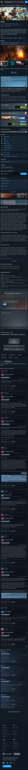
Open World (9, 38)
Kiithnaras (6, 392)
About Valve (15, 727)
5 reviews (5, 608)
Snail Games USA (16, 24)
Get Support (15, 745)
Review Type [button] (3, 354)
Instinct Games (15, 23)
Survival (3, 38)
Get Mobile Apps (7, 766)
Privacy (4, 741)
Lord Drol (6, 370)
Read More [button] (24, 473)
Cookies (4, 748)
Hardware (15, 731)
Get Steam (15, 741)
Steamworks (5, 731)
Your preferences (22, 334)
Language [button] (19, 354)
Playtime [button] (10, 357)
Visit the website (4, 183)
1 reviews (5, 418)
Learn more (21, 85)
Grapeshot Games (8, 23)
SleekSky (6, 568)
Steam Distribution (6, 734)
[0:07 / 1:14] (14, 53)
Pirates (15, 38)
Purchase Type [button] (12, 354)
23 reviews (6, 569)
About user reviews (14, 334)
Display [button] (16, 357)
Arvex (5, 447)
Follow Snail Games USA (10, 301)
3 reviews (10, 492)
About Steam (5, 727)
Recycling (15, 734)
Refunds (4, 750)
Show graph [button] (23, 357)
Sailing (20, 38)
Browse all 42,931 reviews (14, 711)
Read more (24, 100)
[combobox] (14, 2)
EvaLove (5, 628)
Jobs (14, 729)
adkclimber (6, 417)
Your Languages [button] (7, 361)
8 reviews (5, 371)
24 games (5, 492)
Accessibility (5, 743)
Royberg (5, 607)
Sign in (2, 68)
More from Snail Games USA (13, 293)
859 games (6, 515)
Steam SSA (5, 729)
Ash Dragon (6, 514)
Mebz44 (5, 491)
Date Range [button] (3, 357)
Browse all (23, 129)
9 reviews (11, 394)
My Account (15, 748)
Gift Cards (5, 736)
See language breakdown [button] (5, 334)
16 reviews (11, 515)
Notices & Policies (6, 745)
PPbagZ (5, 536)
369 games (6, 394)
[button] (3, 5)
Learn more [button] (23, 173)
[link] (14, 124)
